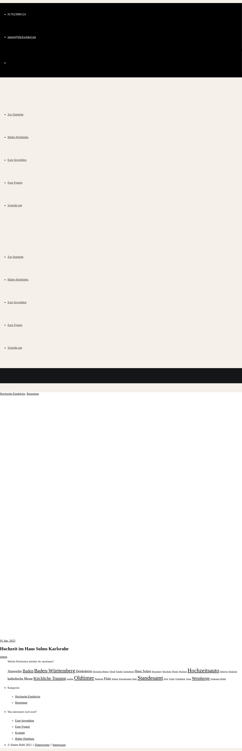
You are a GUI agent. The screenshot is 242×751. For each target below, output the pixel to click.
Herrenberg (157, 672)
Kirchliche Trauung (49, 678)
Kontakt (20, 732)
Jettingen (224, 672)
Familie (119, 672)
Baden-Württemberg (54, 670)
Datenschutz (42, 744)
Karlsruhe (233, 672)
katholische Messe (20, 678)
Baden (28, 670)
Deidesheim (84, 671)
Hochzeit (183, 672)
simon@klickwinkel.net (22, 37)
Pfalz (107, 678)
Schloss (115, 679)
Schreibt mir (15, 347)
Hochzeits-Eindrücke (12, 393)
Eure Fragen (15, 325)
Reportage (33, 393)
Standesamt (150, 678)
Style (166, 679)
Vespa (188, 679)
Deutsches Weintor (101, 672)
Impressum (59, 744)
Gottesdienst (128, 672)
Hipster (175, 672)
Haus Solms (143, 671)
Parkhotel (99, 679)
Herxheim (167, 672)
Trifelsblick (180, 679)
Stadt (134, 679)
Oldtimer (84, 678)
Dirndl (112, 672)
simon (3, 656)
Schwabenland (125, 679)
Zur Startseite (15, 256)
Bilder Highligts (24, 738)
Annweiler (15, 671)
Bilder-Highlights (18, 279)
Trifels (172, 679)
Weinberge (201, 678)
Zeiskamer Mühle (218, 679)
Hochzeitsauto (203, 670)
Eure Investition (17, 302)
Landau (70, 679)
